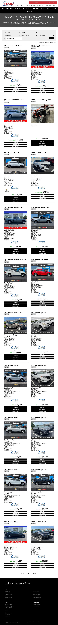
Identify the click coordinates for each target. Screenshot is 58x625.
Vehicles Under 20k (8, 597)
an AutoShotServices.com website (33, 621)
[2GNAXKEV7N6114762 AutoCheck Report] (14, 452)
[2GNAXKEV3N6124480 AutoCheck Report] (41, 452)
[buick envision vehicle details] (15, 58)
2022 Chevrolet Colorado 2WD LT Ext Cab (15, 260)
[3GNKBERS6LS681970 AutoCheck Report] (14, 187)
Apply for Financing (8, 604)
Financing (36, 8)
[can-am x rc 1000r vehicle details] (42, 113)
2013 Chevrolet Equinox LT (39, 313)
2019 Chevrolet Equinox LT (12, 365)
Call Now (7, 47)
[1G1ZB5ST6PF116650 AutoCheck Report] (14, 556)
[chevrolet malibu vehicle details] (15, 534)
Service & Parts (45, 8)
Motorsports (27, 8)
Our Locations (7, 614)
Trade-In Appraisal (8, 607)
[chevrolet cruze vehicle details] (42, 272)
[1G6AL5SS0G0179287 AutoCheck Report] (41, 81)
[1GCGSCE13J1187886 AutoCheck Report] (41, 242)
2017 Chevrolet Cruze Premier (39, 259)
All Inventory (7, 591)
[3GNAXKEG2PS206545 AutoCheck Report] (14, 504)
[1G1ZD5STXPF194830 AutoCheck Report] (41, 556)
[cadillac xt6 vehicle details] (15, 113)
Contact (55, 8)
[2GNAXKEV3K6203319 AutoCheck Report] (14, 400)
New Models (9, 8)
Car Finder (7, 599)
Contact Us (7, 616)
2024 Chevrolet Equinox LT (39, 470)
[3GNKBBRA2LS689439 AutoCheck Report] (41, 187)
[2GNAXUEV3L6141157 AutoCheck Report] (41, 400)
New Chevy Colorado (37, 597)
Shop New (35, 2)
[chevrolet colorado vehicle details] (15, 220)
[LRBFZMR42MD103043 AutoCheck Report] (14, 80)
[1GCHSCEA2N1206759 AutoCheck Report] (14, 295)
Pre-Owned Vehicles (8, 594)
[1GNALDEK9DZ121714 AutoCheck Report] (41, 347)
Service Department (36, 604)
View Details (16, 87)
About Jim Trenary (8, 612)
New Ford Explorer (36, 599)
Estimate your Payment (9, 606)
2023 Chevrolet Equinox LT (12, 470)
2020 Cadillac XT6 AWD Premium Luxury (14, 100)
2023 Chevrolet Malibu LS (11, 522)
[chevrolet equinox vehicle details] (15, 325)
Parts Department (36, 606)
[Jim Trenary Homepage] (7, 3)
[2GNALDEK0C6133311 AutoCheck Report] (14, 347)
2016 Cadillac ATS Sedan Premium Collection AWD (41, 46)
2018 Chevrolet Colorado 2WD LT (40, 207)
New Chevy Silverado (37, 594)
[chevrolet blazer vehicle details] (15, 165)
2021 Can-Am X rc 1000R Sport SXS (41, 100)
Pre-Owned (18, 8)
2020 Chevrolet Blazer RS (11, 153)
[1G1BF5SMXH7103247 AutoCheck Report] (41, 294)
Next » (34, 573)
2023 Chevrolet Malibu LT (38, 522)
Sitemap (25, 621)
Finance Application (15, 91)
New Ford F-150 (36, 596)
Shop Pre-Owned (50, 2)
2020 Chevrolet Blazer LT (38, 153)
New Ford (35, 592)
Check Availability (16, 89)
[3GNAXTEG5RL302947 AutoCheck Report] (41, 504)
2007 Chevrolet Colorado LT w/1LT (14, 207)
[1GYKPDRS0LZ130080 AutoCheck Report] (14, 135)
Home (2, 8)
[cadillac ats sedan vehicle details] (42, 59)
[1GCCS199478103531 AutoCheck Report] (14, 242)
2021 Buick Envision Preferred (13, 46)
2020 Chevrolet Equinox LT (39, 365)
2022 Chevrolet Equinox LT (12, 417)
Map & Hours (29, 11)
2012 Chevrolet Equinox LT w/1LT (14, 313)
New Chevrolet (36, 591)
